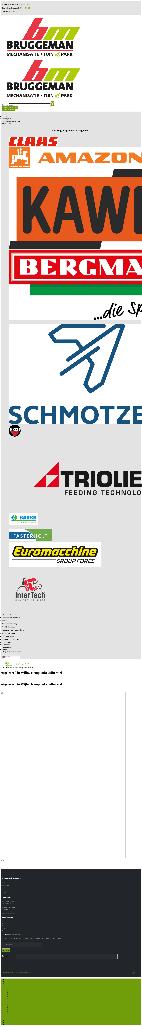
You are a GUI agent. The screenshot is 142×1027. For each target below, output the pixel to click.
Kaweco (4, 926)
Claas (3, 921)
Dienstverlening (9, 615)
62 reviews (137, 973)
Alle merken (6, 124)
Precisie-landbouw (9, 627)
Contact (6, 645)
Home (5, 116)
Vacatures (7, 647)
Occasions (7, 642)
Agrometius (13, 992)
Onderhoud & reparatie (11, 618)
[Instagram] (2, 961)
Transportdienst (8, 636)
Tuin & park (13, 998)
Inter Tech (12, 996)
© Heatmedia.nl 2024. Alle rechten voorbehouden (16, 972)
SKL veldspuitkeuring (9, 624)
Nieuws (5, 649)
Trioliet (4, 928)
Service (4, 621)
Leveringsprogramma (11, 121)
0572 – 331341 (13, 11)
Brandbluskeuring (8, 633)
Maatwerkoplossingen (10, 639)
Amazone (4, 923)
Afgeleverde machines (12, 652)
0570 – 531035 (26, 4)
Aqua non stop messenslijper (13, 630)
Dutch (7, 657)
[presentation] (1, 860)
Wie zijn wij (7, 119)
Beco (3, 931)
